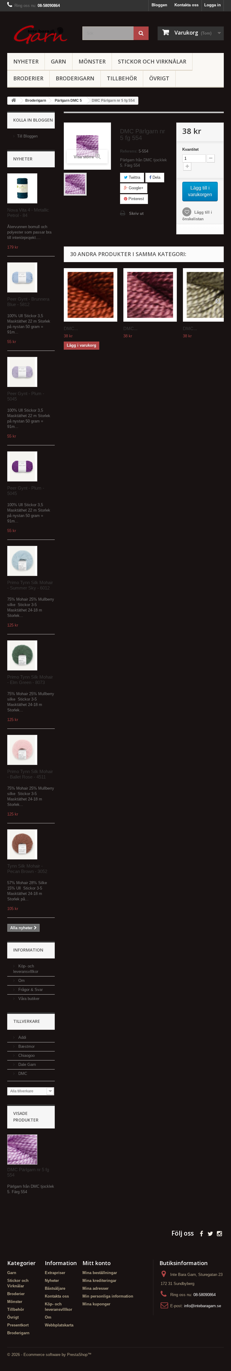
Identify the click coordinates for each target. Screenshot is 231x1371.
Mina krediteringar (99, 1280)
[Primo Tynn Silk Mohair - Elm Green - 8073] (22, 655)
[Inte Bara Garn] (40, 34)
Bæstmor (26, 1046)
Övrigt (159, 78)
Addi (21, 1037)
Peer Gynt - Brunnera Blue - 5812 (28, 301)
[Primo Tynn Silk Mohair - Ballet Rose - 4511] (22, 750)
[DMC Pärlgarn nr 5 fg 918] (90, 295)
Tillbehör (122, 78)
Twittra (134, 177)
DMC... (71, 328)
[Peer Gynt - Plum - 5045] (22, 372)
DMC (22, 1073)
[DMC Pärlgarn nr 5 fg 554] (75, 184)
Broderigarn (75, 78)
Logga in (212, 5)
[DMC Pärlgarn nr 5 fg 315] (150, 295)
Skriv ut (136, 213)
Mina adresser (95, 1288)
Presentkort (18, 1325)
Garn (58, 61)
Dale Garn (26, 1064)
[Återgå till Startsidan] (13, 100)
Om (21, 980)
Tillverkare (26, 1021)
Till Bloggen (27, 136)
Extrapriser (55, 1272)
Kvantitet (190, 149)
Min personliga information (107, 1296)
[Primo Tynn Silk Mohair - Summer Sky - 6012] (22, 561)
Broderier (28, 78)
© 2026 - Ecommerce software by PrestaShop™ (49, 1354)
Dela (155, 177)
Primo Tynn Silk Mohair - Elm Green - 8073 (30, 679)
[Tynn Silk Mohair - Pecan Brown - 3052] (22, 844)
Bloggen (159, 5)
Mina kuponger (96, 1304)
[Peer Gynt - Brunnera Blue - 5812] (22, 277)
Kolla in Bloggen (33, 120)
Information (28, 950)
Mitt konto (96, 1263)
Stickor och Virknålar (152, 61)
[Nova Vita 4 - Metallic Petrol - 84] (22, 188)
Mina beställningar (99, 1272)
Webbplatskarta (59, 1325)
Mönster (92, 61)
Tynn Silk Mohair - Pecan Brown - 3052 (27, 868)
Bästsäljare (55, 1288)
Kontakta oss (186, 5)
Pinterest (135, 199)
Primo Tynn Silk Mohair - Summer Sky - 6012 (30, 585)
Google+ (135, 188)
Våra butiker (28, 998)
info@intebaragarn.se (202, 1306)
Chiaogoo (26, 1055)
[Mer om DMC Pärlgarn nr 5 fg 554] (22, 1149)
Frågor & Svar (30, 989)
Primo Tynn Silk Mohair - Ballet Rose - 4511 (30, 774)
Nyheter (25, 61)
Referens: (128, 151)
